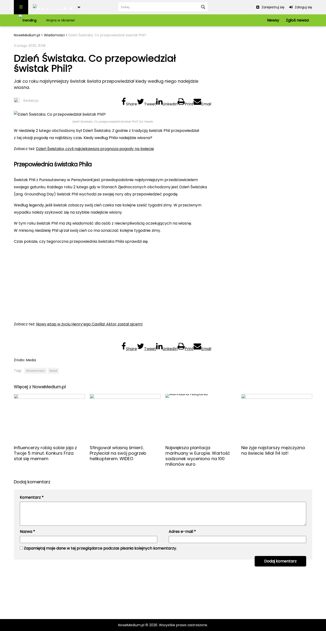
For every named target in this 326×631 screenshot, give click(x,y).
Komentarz (32, 497)
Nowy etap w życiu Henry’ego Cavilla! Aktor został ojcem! (89, 324)
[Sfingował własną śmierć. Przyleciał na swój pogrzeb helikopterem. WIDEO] (125, 417)
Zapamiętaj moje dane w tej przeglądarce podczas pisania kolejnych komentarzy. (100, 548)
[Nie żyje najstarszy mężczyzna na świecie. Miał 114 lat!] (276, 417)
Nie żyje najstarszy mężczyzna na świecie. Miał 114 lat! (273, 450)
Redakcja (30, 100)
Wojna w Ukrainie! (60, 20)
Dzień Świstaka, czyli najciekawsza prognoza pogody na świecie (95, 148)
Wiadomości (54, 35)
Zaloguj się (303, 7)
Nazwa (27, 531)
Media (31, 360)
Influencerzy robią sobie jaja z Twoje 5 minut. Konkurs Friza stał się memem (45, 453)
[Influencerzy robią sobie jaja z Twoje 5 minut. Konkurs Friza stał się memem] (49, 417)
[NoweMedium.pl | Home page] (53, 7)
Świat (53, 371)
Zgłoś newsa (297, 20)
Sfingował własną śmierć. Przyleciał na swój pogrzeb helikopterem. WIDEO (118, 453)
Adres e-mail (182, 531)
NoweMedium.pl (27, 35)
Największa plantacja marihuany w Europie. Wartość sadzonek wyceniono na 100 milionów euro (197, 456)
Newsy (273, 20)
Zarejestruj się (272, 7)
